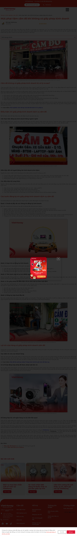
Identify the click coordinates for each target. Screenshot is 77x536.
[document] (38, 268)
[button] (58, 258)
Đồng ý (71, 532)
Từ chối (62, 532)
